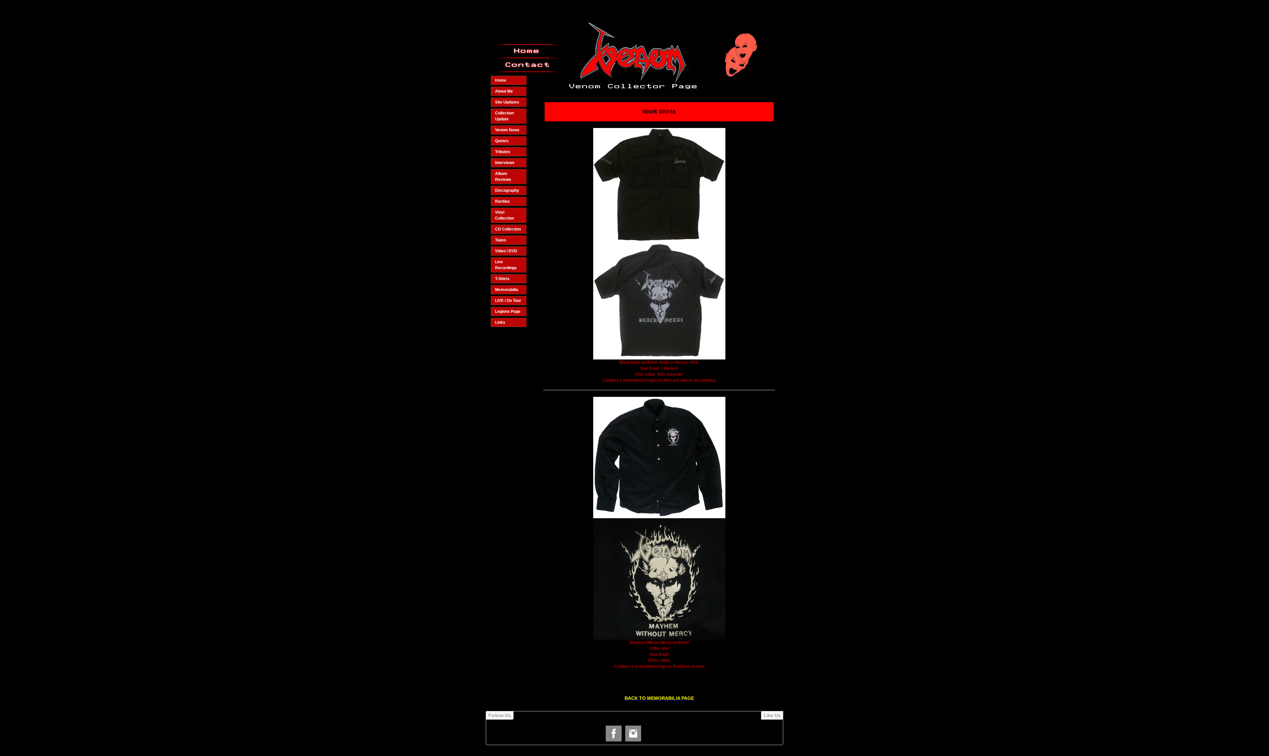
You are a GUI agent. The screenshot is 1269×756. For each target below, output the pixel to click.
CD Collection (508, 229)
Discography (507, 190)
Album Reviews (503, 176)
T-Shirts (502, 278)
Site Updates (507, 102)
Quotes (502, 141)
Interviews (505, 162)
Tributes (502, 151)
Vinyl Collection (504, 215)
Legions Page (507, 311)
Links (500, 322)
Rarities (502, 201)
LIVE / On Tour (508, 300)
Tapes (500, 240)
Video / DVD (506, 251)
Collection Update (504, 116)
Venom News (507, 130)
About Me (504, 91)
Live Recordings (506, 265)
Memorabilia (506, 289)
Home (500, 80)
